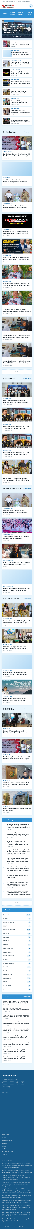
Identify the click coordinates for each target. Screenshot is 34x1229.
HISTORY (6, 937)
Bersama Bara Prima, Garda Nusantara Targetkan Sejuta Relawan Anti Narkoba (16, 479)
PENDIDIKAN (7, 978)
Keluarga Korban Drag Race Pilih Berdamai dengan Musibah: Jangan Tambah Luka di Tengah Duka (21, 121)
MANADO (6, 959)
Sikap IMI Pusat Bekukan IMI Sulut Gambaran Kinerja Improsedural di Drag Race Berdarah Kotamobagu (16, 310)
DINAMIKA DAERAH (21, 13)
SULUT (5, 989)
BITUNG (5, 918)
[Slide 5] (20, 36)
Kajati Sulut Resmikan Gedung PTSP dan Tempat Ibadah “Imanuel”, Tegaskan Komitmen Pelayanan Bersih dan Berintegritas (16, 427)
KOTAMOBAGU (7, 952)
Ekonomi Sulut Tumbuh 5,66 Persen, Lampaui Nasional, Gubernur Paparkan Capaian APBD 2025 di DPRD (15, 673)
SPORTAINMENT (8, 985)
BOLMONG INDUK (8, 922)
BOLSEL (4, 1146)
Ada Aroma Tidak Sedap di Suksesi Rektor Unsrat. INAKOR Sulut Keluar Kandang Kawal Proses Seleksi (16, 784)
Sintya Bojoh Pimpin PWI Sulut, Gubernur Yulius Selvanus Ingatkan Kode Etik (16, 563)
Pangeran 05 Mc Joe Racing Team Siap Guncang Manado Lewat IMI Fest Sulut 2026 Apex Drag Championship (20, 72)
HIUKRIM (6, 941)
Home (5, 13)
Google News (6, 1086)
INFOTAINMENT (8, 948)
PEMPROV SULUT (8, 974)
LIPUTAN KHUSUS (8, 956)
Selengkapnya (27, 996)
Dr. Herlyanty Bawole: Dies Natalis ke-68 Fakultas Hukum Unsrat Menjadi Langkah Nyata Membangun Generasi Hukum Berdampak (20, 43)
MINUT (5, 971)
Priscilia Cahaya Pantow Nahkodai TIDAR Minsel (17, 876)
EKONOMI (6, 933)
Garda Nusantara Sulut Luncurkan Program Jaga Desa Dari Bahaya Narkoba (20, 111)
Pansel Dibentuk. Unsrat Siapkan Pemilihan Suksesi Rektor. (17, 809)
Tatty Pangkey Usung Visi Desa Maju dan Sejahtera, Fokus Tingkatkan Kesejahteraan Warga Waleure (16, 537)
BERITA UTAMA (12, 13)
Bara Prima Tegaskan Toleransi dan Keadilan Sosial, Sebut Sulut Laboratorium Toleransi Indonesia (17, 1043)
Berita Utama (7, 915)
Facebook (5, 1083)
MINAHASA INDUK (8, 963)
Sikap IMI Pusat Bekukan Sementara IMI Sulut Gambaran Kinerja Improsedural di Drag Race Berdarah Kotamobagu (16, 284)
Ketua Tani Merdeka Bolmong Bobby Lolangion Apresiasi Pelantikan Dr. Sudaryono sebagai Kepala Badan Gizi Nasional (18, 892)
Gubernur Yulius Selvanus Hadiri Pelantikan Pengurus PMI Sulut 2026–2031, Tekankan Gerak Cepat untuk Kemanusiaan (21, 63)
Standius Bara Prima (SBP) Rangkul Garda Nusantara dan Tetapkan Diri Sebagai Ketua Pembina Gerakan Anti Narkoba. (21, 92)
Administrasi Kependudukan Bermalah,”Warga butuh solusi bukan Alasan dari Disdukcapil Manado (20, 53)
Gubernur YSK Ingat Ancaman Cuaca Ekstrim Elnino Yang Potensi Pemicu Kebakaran (20, 101)
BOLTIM (5, 926)
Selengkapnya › (27, 132)
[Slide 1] (13, 36)
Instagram (12, 1083)
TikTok (17, 1083)
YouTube (22, 1083)
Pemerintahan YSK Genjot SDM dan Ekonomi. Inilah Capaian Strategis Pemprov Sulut (14, 699)
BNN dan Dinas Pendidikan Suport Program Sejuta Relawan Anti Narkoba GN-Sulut (15, 401)
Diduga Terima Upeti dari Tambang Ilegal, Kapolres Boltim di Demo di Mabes (17, 589)
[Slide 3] (17, 36)
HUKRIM (5, 944)
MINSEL (5, 967)
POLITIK (5, 982)
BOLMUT (4, 1143)
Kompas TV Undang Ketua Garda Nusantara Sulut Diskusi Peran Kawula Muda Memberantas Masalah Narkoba (15, 732)
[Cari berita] (31, 6)
